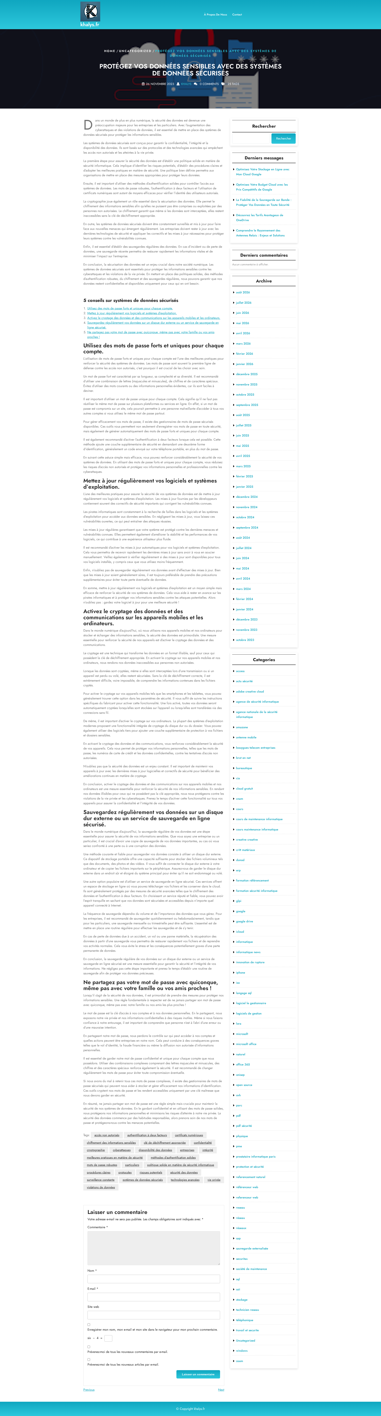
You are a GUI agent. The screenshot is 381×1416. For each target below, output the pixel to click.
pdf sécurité (244, 1126)
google (240, 911)
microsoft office (246, 1044)
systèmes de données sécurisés (143, 1180)
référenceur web (247, 1187)
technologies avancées (185, 1180)
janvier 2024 (244, 609)
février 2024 (244, 599)
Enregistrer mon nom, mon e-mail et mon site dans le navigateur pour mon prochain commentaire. (153, 1329)
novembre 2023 (246, 630)
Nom (92, 1270)
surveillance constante (100, 1180)
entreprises (187, 1150)
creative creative (247, 839)
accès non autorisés (106, 1135)
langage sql (244, 993)
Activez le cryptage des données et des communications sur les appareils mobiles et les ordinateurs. (153, 318)
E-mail (93, 1288)
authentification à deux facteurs (147, 1135)
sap (238, 1238)
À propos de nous (215, 14)
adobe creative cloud (250, 691)
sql (238, 1279)
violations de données (101, 1187)
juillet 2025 (243, 425)
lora (238, 1023)
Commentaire (98, 1227)
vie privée (214, 1180)
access (240, 671)
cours (239, 809)
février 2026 (244, 354)
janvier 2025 (244, 487)
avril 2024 (243, 578)
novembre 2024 (246, 507)
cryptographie (96, 1150)
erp (238, 870)
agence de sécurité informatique (257, 701)
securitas (241, 1259)
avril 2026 (243, 333)
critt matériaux (245, 850)
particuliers (132, 1165)
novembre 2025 (246, 384)
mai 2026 (242, 323)
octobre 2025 (245, 394)
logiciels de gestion (249, 1013)
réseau (240, 1218)
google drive (244, 921)
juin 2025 (242, 435)
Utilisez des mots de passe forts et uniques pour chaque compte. (130, 308)
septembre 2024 (247, 527)
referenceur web (247, 1197)
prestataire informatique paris (255, 1156)
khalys (186, 84)
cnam (239, 799)
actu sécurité (244, 681)
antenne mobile (246, 737)
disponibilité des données (155, 1150)
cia (238, 778)
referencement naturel (250, 1177)
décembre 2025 (247, 374)
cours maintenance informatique (257, 829)
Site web (93, 1306)
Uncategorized (135, 51)
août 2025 (243, 415)
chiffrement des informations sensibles (111, 1143)
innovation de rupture (250, 962)
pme (239, 1146)
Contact (237, 14)
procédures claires (98, 1172)
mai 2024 (242, 568)
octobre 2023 (245, 640)
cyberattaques (122, 1150)
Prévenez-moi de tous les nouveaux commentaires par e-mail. (128, 1352)
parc (239, 1105)
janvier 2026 (244, 364)
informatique (244, 942)
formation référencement (252, 880)
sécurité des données (184, 1172)
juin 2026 (242, 313)
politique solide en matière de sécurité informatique (180, 1165)
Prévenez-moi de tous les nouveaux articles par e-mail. (123, 1364)
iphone (240, 972)
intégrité (207, 1150)
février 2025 (244, 476)
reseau (240, 1207)
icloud (240, 932)
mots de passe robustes (102, 1165)
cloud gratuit (244, 788)
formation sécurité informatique (256, 891)
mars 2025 (243, 466)
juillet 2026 (243, 303)
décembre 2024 (247, 497)
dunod (240, 860)
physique (242, 1136)
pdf (238, 1116)
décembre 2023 (247, 619)
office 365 (243, 1064)
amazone (242, 727)
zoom (239, 1361)
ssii (238, 1289)
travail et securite (247, 1330)
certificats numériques (189, 1135)
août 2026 (243, 292)
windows (241, 1351)
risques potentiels (151, 1172)
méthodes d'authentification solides (173, 1157)
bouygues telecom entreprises (255, 748)
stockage (241, 1300)
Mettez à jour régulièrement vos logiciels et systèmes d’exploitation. (132, 313)
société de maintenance (251, 1269)
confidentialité (203, 1143)
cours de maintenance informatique (259, 819)
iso (238, 983)
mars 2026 (243, 343)
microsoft (242, 1034)
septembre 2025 (247, 405)
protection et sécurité (250, 1167)
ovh (238, 1095)
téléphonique (244, 1320)
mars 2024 (243, 589)
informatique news (248, 952)
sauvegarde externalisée (252, 1248)
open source (244, 1085)
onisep (240, 1075)
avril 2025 (243, 456)
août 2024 (243, 538)
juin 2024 (242, 558)
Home (109, 51)
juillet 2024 (243, 548)
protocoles (125, 1172)
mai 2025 (242, 446)
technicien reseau (247, 1310)
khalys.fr (89, 24)
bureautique (244, 768)
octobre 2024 (245, 517)
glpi (238, 901)
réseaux (241, 1228)
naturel (240, 1054)
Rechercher (264, 126)
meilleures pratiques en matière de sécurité (115, 1157)
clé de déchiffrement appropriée (165, 1143)
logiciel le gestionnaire (251, 1003)
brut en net (243, 758)
